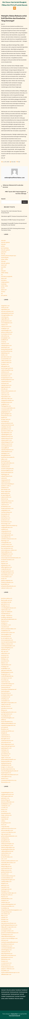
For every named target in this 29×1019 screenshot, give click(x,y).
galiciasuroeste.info (6, 670)
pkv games (4, 295)
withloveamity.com (6, 360)
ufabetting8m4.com (6, 434)
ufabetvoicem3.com (6, 444)
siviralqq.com (4, 921)
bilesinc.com (4, 663)
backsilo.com (4, 919)
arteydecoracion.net (6, 708)
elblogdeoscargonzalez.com (9, 702)
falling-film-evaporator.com (8, 927)
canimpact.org (5, 752)
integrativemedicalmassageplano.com (11, 910)
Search (3, 199)
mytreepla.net (5, 421)
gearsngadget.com (6, 413)
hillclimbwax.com (5, 959)
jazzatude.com (5, 657)
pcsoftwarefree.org (6, 351)
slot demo (4, 280)
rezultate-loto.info (6, 427)
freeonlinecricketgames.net (8, 689)
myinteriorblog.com (6, 512)
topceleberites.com (6, 432)
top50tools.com (5, 649)
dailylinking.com (5, 353)
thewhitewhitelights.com (7, 717)
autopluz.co (4, 623)
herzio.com (4, 809)
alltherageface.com (6, 567)
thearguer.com (5, 891)
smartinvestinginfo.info (7, 468)
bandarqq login (10, 996)
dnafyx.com (4, 355)
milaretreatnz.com (6, 664)
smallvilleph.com (5, 668)
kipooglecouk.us (5, 738)
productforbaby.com (6, 857)
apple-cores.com (6, 757)
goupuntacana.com (6, 321)
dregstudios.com (5, 674)
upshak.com (4, 917)
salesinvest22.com (6, 497)
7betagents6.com (6, 406)
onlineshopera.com (6, 345)
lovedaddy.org (5, 908)
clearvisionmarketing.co (7, 484)
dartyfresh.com (5, 347)
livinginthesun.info (6, 822)
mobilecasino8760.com (7, 731)
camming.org (4, 317)
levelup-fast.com (5, 419)
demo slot (4, 265)
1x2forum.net (4, 307)
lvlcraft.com (4, 389)
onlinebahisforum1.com (7, 313)
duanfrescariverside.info (7, 457)
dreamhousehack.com (7, 546)
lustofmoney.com (6, 965)
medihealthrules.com (6, 527)
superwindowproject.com (8, 746)
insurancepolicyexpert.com (8, 642)
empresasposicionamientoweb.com (11, 557)
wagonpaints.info (5, 480)
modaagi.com (5, 666)
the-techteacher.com (7, 548)
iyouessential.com (6, 358)
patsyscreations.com (6, 332)
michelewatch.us (5, 613)
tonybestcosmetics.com (7, 559)
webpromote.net (5, 704)
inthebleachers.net (6, 765)
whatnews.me (5, 487)
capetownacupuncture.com (8, 828)
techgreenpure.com (6, 377)
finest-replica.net (5, 491)
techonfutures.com (6, 521)
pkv (2, 269)
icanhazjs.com (5, 750)
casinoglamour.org (6, 776)
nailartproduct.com (6, 385)
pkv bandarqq (4, 248)
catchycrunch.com (6, 326)
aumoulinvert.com (6, 742)
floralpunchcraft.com (6, 895)
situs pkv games (5, 242)
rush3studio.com (5, 805)
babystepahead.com (6, 953)
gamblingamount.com (7, 957)
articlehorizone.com (6, 402)
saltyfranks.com (5, 653)
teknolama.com (5, 855)
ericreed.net (4, 727)
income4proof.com (6, 334)
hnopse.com (4, 961)
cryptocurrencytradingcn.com (9, 938)
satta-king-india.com (6, 398)
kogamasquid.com (6, 772)
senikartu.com (5, 817)
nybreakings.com (5, 537)
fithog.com (4, 710)
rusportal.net (4, 819)
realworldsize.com (6, 853)
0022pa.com (4, 659)
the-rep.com (4, 651)
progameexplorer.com (7, 571)
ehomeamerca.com (6, 374)
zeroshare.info (5, 661)
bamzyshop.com (5, 518)
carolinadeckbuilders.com (8, 645)
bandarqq (3, 284)
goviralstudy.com (5, 753)
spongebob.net (5, 840)
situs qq (3, 253)
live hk (3, 288)
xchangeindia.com (6, 542)
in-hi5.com (4, 811)
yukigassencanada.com (7, 400)
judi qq (3, 246)
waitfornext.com (5, 482)
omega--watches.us (6, 615)
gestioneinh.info (5, 493)
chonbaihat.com (5, 700)
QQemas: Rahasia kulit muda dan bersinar (13, 186)
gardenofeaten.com (6, 872)
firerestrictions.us (6, 693)
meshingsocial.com (6, 889)
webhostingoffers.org (7, 370)
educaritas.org (5, 336)
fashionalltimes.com (6, 552)
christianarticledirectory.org (8, 780)
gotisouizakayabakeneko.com (9, 836)
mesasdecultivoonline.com (8, 862)
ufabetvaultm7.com (6, 440)
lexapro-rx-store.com (7, 767)
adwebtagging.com (6, 949)
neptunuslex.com (5, 609)
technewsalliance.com (7, 470)
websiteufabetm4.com (7, 449)
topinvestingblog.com (7, 647)
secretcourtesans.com (7, 311)
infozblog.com (5, 699)
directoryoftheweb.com (7, 802)
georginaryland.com (6, 714)
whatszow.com (5, 372)
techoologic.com (5, 523)
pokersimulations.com (7, 423)
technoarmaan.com (6, 556)
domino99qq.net (5, 800)
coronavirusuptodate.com (8, 408)
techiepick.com (5, 516)
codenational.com (6, 569)
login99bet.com (5, 309)
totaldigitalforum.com (7, 554)
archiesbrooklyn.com (7, 695)
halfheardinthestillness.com (8, 723)
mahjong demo (5, 282)
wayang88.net (5, 448)
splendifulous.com (6, 429)
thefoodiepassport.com (7, 744)
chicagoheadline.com (7, 315)
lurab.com (4, 578)
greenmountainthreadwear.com (9, 932)
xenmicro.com (5, 343)
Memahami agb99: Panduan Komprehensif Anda (14, 216)
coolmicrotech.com (6, 544)
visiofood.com (5, 504)
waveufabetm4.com (6, 446)
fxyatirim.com (5, 364)
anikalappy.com (5, 453)
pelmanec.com (5, 798)
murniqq (17, 996)
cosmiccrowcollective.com (8, 832)
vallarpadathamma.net (7, 851)
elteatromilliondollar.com (8, 847)
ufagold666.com (5, 510)
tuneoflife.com (5, 970)
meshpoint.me (5, 838)
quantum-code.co (6, 485)
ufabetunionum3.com (7, 436)
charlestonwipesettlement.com (9, 942)
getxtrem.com (5, 885)
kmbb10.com (4, 883)
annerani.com (5, 655)
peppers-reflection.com (7, 968)
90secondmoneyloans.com (8, 391)
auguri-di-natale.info (6, 611)
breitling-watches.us (6, 617)
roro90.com (4, 807)
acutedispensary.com (7, 934)
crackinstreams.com (6, 410)
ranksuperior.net (5, 951)
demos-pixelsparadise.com (8, 628)
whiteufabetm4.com (6, 451)
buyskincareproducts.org (8, 769)
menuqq (3, 990)
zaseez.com (4, 324)
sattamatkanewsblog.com (8, 936)
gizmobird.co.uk (5, 604)
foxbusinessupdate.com (7, 906)
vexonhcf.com (5, 627)
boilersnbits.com (5, 864)
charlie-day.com (5, 902)
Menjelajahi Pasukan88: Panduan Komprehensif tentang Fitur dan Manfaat (14, 224)
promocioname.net (6, 685)
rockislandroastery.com (7, 573)
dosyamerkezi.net (6, 636)
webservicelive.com (6, 588)
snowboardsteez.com (7, 877)
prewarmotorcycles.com (8, 632)
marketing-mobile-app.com (8, 893)
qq (1, 274)
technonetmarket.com (7, 472)
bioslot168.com (5, 584)
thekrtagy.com (5, 540)
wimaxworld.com (5, 687)
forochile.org (4, 680)
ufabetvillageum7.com (7, 442)
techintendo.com (5, 375)
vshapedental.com (6, 531)
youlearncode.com (6, 362)
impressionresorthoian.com (8, 923)
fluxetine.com (5, 729)
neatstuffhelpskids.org (7, 676)
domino (3, 291)
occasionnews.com (6, 963)
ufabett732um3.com (6, 476)
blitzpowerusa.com (6, 870)
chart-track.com (5, 681)
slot (19, 161)
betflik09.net (4, 339)
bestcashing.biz (5, 691)
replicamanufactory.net (7, 425)
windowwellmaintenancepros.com (10, 972)
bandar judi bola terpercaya (8, 255)
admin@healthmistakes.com (14, 177)
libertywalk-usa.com (6, 600)
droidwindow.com (6, 506)
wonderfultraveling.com (7, 683)
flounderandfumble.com (7, 463)
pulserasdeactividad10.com (8, 759)
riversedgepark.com (6, 322)
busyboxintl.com (5, 841)
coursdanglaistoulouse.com (8, 608)
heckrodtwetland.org (6, 721)
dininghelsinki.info (6, 455)
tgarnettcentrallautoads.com (9, 619)
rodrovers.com (5, 394)
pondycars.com (5, 520)
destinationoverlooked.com (8, 955)
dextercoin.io (4, 778)
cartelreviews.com (6, 381)
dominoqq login (5, 992)
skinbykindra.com (5, 565)
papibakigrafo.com (6, 748)
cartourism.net (5, 755)
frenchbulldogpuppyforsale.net (9, 771)
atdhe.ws (3, 719)
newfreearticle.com (6, 868)
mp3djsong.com (5, 606)
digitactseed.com (5, 387)
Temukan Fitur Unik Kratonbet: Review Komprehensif (11, 211)
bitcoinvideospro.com (7, 830)
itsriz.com (3, 824)
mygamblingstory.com (7, 792)
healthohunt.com (5, 465)
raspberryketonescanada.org (9, 525)
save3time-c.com (6, 625)
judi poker (3, 252)
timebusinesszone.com (7, 967)
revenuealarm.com (6, 576)
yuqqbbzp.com (5, 404)
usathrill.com (4, 529)
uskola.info (4, 478)
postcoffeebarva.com (7, 845)
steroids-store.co (6, 706)
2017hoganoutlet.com (7, 796)
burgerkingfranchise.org (7, 849)
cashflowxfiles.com (6, 881)
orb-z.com (4, 858)
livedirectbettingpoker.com (8, 904)
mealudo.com (5, 900)
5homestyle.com (5, 782)
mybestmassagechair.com (8, 725)
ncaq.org (3, 341)
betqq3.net (4, 733)
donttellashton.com (6, 804)
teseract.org (4, 499)
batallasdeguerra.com (7, 672)
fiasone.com (4, 896)
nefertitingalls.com (6, 330)
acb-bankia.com (5, 913)
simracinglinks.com (6, 634)
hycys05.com (5, 874)
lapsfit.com (4, 417)
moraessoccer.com (6, 678)
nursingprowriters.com (7, 931)
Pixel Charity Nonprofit (14, 1015)
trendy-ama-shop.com (7, 501)
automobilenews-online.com (9, 550)
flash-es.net (4, 915)
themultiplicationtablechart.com (9, 774)
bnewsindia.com (5, 514)
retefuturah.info (5, 466)
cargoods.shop (5, 826)
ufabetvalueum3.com (7, 438)
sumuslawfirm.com (6, 929)
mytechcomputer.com (7, 582)
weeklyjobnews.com (6, 946)
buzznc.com (4, 561)
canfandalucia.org (6, 533)
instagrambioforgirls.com (8, 879)
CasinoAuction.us (5, 736)
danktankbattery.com (6, 898)
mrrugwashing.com (6, 912)
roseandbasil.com (6, 716)
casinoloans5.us (5, 735)
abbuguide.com (5, 366)
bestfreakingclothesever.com (9, 925)
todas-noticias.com (6, 815)
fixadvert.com (5, 621)
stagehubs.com (5, 305)
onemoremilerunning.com (8, 876)
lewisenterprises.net (6, 349)
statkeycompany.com (7, 644)
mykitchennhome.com (7, 740)
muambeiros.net (5, 697)
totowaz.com (4, 940)
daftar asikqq (4, 272)
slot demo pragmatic (6, 276)
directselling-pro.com (7, 574)
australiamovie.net (6, 602)
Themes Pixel (14, 1013)
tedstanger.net (5, 474)
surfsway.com (5, 383)
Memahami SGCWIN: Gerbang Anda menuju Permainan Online (13, 229)
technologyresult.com (7, 368)
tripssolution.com (5, 396)
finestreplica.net (5, 461)
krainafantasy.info (6, 813)
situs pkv (3, 240)
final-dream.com (5, 489)
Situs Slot (13, 161)
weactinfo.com (5, 887)
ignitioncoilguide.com (7, 580)
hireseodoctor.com (6, 415)
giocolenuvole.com (6, 357)
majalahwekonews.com (7, 794)
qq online (3, 267)
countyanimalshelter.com (8, 948)
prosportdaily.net (5, 495)
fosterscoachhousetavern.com (9, 860)
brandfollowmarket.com (7, 944)
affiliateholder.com (6, 974)
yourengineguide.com (7, 535)
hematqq (22, 996)
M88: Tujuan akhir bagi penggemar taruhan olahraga (15, 192)
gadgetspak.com (5, 411)
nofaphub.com (5, 328)
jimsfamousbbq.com (6, 598)
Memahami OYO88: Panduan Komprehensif (13, 220)
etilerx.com (4, 459)
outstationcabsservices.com (8, 538)
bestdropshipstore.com (7, 379)
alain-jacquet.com (6, 834)
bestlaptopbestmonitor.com (8, 712)
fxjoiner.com (4, 563)
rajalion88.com (5, 319)
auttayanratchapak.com (7, 843)
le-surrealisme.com (6, 638)
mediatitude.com (5, 630)
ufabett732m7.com (6, 502)
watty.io (3, 821)
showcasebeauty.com (7, 640)
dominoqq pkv (5, 257)
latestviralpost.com (6, 866)
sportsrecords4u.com (7, 430)
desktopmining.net (6, 763)
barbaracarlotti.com (6, 761)
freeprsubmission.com (7, 508)
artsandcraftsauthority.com (8, 586)
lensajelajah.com (5, 338)
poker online (4, 259)
